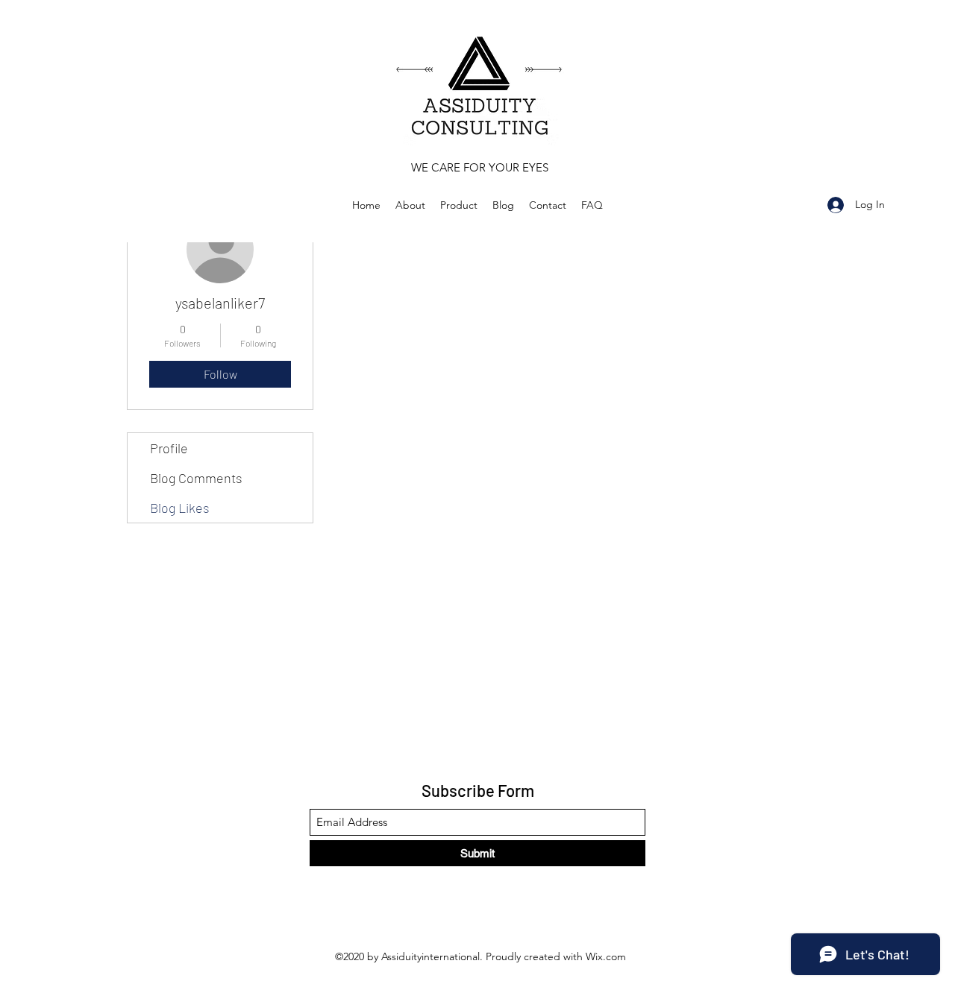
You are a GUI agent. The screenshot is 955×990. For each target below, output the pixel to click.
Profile (169, 448)
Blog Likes (180, 507)
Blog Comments (196, 478)
